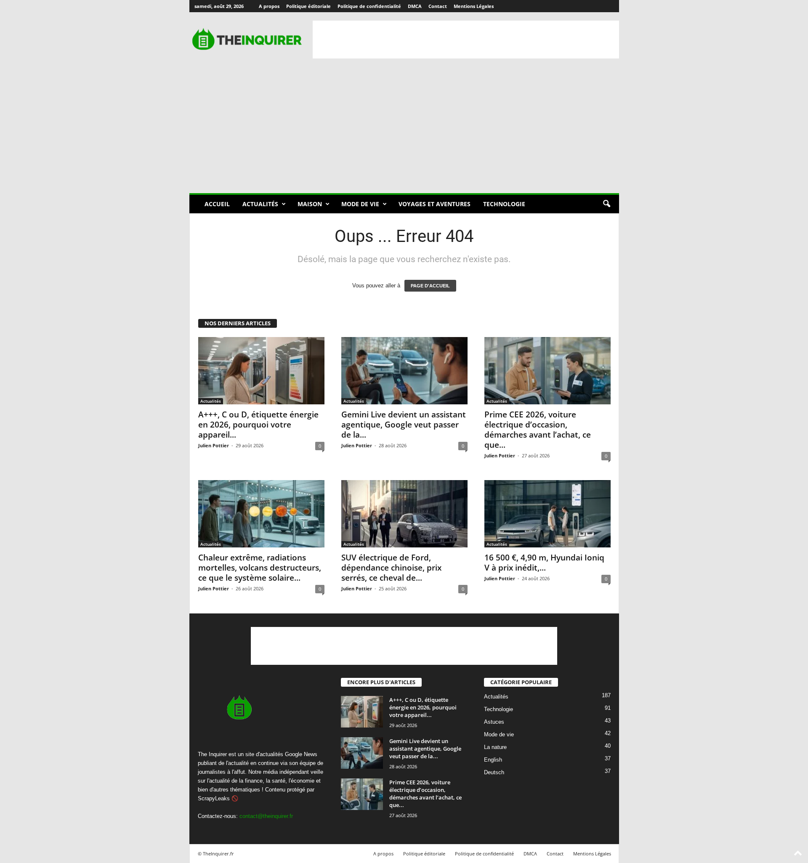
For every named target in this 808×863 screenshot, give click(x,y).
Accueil (217, 204)
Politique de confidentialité (369, 6)
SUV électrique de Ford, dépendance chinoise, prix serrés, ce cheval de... (391, 567)
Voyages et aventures (434, 204)
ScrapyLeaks (214, 798)
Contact (437, 6)
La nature (495, 747)
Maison (310, 204)
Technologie (504, 204)
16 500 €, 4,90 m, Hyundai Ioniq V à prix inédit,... (544, 562)
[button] (606, 204)
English (493, 760)
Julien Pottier (213, 445)
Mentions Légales (474, 6)
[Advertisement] (466, 39)
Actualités (260, 204)
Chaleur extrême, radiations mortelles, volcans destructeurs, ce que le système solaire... (259, 567)
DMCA (415, 6)
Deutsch (494, 773)
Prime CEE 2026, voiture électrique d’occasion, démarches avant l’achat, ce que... (537, 429)
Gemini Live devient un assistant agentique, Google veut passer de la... (403, 424)
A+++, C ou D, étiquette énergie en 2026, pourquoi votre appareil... (258, 424)
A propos (269, 6)
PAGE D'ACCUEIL (430, 285)
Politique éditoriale (308, 6)
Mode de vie (360, 204)
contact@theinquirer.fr (266, 816)
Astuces (494, 722)
